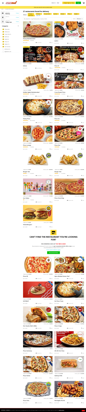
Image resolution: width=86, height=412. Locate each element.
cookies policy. (61, 410)
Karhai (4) (7, 36)
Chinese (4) (7, 31)
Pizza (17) (7, 41)
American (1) (7, 49)
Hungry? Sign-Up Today (69, 2)
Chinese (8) (7, 29)
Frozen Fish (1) (8, 34)
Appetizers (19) (8, 51)
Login (78, 2)
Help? (58, 2)
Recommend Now (53, 252)
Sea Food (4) (7, 46)
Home (2, 9)
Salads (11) (7, 44)
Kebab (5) (7, 39)
